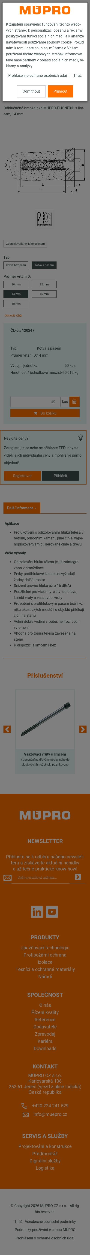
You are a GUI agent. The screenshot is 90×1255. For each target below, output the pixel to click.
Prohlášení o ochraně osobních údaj (37, 75)
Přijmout (60, 91)
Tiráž (77, 75)
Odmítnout (31, 91)
